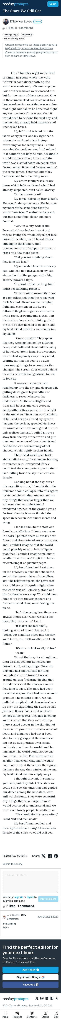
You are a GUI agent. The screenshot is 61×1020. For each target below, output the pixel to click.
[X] (37, 998)
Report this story (12, 864)
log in (30, 897)
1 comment (25, 28)
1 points (15, 915)
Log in (53, 4)
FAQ (5, 1005)
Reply (6, 927)
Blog (56, 1017)
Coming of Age (11, 35)
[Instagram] (42, 998)
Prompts (17, 1017)
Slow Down (29, 55)
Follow (38, 21)
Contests (32, 1017)
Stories (45, 1017)
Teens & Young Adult (14, 38)
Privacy (22, 1005)
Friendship (27, 35)
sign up (18, 897)
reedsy (15, 4)
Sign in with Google (29, 977)
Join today (29, 969)
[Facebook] (52, 998)
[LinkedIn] (47, 998)
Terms (12, 1005)
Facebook (29, 984)
